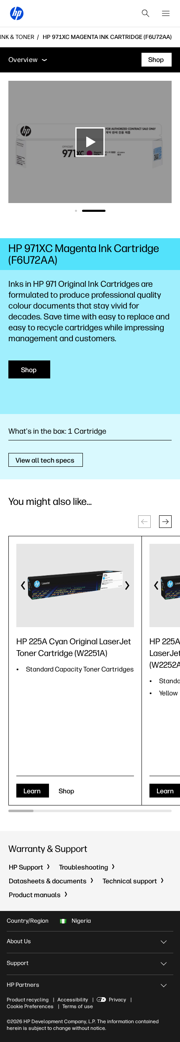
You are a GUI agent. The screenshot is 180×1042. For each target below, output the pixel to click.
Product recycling (28, 1000)
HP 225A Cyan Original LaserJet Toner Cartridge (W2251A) (73, 647)
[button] (165, 521)
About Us (19, 941)
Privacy (117, 1000)
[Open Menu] (166, 13)
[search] (146, 13)
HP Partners (23, 984)
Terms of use (77, 1006)
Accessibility (72, 1000)
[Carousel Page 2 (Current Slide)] (93, 211)
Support (17, 963)
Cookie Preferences (30, 1006)
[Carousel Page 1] (76, 211)
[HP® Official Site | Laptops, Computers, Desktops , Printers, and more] (17, 13)
